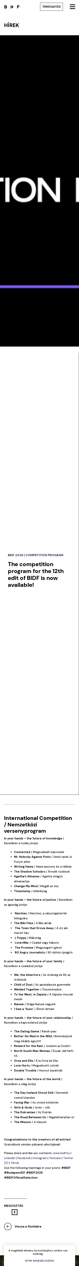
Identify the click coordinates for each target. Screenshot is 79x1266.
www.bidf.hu (61, 1153)
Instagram (40, 1158)
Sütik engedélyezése (39, 1260)
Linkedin (9, 1158)
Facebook (24, 1158)
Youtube (55, 1158)
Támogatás (51, 7)
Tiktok (14, 1163)
